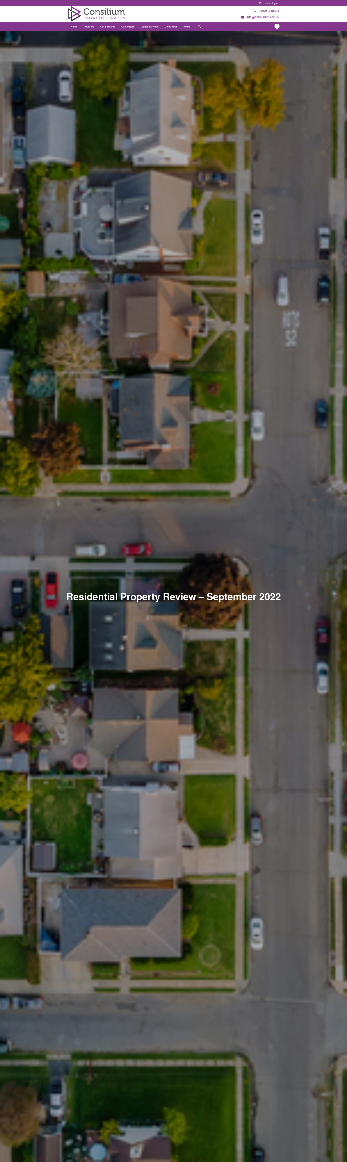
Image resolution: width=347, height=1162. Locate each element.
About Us (89, 26)
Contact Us (171, 26)
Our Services (107, 26)
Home (74, 26)
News (187, 26)
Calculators (128, 26)
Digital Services (150, 26)
